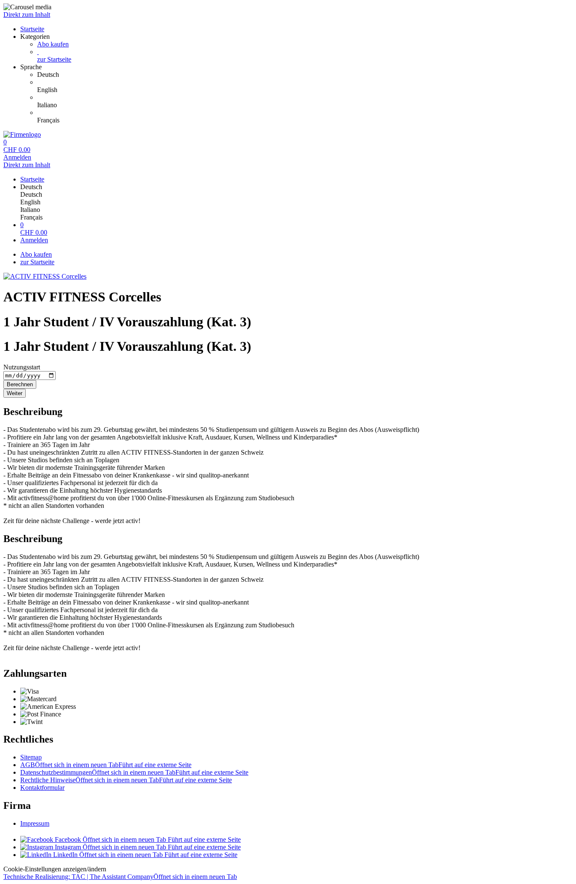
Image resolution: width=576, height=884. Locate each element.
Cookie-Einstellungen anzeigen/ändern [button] (54, 869)
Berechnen (20, 384)
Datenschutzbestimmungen (134, 772)
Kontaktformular (42, 787)
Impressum (34, 823)
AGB (105, 764)
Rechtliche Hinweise (126, 780)
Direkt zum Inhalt (26, 14)
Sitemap (31, 757)
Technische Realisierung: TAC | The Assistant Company (120, 876)
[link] (305, 75)
